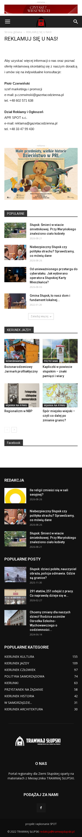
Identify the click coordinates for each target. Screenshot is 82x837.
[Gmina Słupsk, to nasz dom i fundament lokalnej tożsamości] (15, 301)
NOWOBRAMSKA (15, 361)
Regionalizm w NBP (18, 411)
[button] (76, 22)
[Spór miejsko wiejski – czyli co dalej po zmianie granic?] (60, 395)
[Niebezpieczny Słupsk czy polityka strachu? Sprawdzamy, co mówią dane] (15, 252)
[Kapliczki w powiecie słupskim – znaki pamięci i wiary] (60, 351)
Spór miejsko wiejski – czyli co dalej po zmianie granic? (59, 415)
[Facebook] (41, 807)
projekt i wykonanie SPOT (41, 824)
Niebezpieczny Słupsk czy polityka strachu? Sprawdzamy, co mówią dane (52, 251)
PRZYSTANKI (51, 361)
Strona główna (13, 32)
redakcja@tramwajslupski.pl (57, 831)
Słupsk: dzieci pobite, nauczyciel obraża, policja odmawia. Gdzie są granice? (53, 573)
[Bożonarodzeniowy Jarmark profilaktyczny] (21, 351)
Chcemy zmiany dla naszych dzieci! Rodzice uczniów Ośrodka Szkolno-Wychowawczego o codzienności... (50, 620)
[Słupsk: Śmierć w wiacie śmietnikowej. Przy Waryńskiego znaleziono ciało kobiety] (15, 230)
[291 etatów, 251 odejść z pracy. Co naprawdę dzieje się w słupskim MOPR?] (15, 596)
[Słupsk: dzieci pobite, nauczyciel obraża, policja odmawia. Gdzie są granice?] (15, 574)
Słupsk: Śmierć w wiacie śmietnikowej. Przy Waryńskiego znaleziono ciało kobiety (53, 229)
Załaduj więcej (39, 316)
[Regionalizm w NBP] (21, 395)
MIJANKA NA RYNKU (16, 405)
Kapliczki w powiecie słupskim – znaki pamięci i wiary (57, 371)
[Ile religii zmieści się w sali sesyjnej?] (15, 495)
